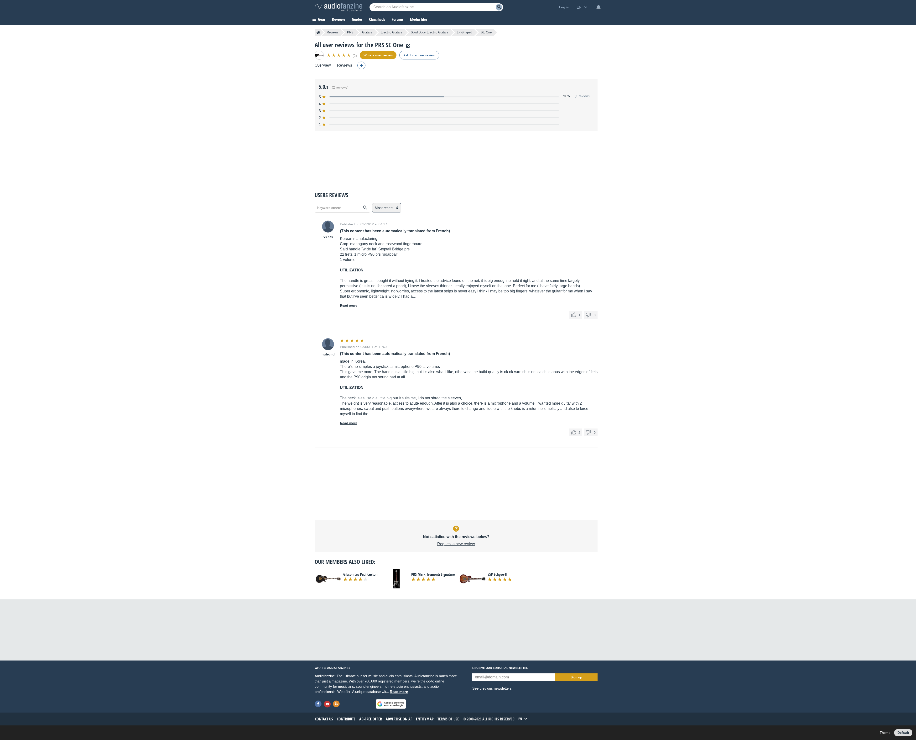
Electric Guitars (391, 32)
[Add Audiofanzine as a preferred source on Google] (391, 704)
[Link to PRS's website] (407, 46)
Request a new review (456, 544)
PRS (350, 32)
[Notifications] (598, 7)
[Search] (499, 7)
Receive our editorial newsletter (500, 668)
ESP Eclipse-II (497, 574)
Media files (418, 19)
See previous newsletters (492, 688)
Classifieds (377, 19)
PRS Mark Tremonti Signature (433, 574)
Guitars (367, 32)
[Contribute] (361, 65)
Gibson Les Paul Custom (360, 574)
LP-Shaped (464, 32)
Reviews (338, 19)
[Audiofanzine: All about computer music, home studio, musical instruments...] (338, 7)
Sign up (576, 677)
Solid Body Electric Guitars (429, 32)
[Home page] (318, 32)
